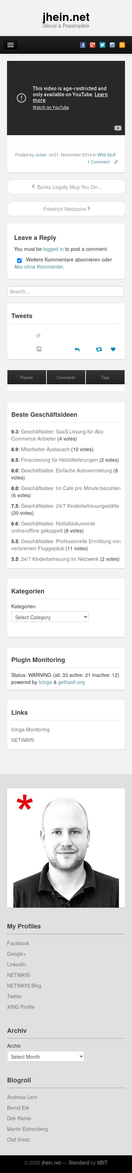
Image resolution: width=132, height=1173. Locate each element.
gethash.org (71, 681)
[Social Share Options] (40, 348)
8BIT (102, 1162)
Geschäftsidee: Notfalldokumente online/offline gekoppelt (53, 527)
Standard (79, 1162)
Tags (105, 377)
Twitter (14, 996)
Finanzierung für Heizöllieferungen (59, 459)
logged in (53, 248)
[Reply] (77, 348)
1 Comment (98, 162)
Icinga (45, 681)
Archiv (14, 1045)
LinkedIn (16, 964)
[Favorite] (114, 349)
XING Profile (20, 1006)
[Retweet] (100, 348)
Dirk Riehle (19, 1118)
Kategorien (23, 606)
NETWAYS (22, 739)
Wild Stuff (106, 154)
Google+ (16, 953)
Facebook (18, 943)
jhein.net (66, 16)
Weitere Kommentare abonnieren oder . (63, 263)
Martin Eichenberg (27, 1128)
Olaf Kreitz (18, 1139)
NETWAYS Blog (24, 985)
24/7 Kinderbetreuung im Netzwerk (60, 558)
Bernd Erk (18, 1107)
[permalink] (113, 161)
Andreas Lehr (22, 1096)
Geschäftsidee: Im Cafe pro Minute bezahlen (71, 487)
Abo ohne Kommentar (38, 266)
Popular (26, 377)
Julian (41, 154)
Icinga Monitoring (30, 729)
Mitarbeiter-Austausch (45, 449)
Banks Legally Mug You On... (69, 186)
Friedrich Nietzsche (64, 208)
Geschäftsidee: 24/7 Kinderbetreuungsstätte (70, 505)
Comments (66, 377)
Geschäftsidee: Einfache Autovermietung (66, 470)
